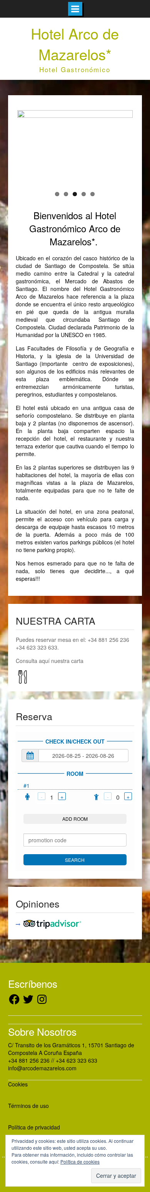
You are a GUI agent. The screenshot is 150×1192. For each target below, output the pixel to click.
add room (75, 818)
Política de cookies (80, 1161)
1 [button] (57, 194)
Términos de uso (28, 1105)
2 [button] (66, 194)
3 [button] (75, 194)
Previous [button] (29, 147)
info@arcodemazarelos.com (42, 1068)
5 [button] (92, 194)
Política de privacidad (34, 1127)
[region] (75, 147)
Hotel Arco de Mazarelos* (75, 43)
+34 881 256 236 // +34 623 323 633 (52, 1060)
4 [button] (84, 194)
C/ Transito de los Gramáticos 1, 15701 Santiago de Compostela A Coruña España (71, 1048)
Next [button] (121, 147)
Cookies (18, 1084)
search (75, 859)
